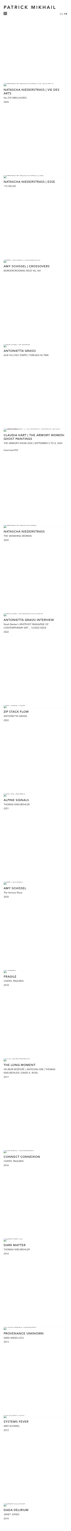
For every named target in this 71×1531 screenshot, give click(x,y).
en (61, 13)
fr (65, 13)
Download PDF (11, 450)
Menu (5, 15)
